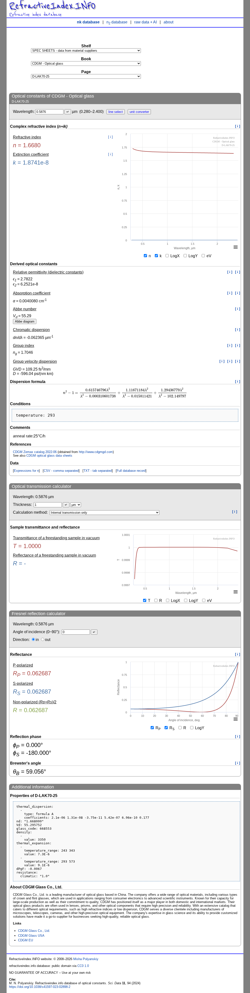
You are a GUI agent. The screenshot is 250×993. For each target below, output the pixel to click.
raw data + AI (145, 22)
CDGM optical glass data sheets (49, 455)
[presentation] (125, 393)
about (168, 22)
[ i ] (237, 126)
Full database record (131, 470)
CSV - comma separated (61, 470)
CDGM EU (25, 940)
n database (116, 22)
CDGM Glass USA (31, 935)
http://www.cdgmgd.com (96, 452)
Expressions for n (26, 470)
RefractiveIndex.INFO (52, 6)
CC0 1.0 (83, 966)
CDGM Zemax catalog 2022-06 (35, 452)
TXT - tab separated (97, 470)
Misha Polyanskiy (85, 959)
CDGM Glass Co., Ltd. (34, 931)
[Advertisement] (204, 59)
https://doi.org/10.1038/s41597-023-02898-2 (39, 987)
